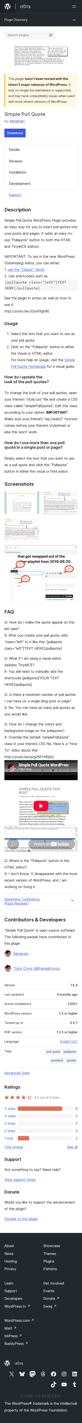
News (9, 1253)
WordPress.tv (17, 1306)
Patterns (50, 1269)
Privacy (10, 1269)
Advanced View (17, 1073)
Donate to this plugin (21, 1219)
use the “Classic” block (26, 269)
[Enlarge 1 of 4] (33, 497)
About (9, 1246)
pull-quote (53, 1051)
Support (15, 195)
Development (19, 183)
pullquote (70, 1051)
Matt (10, 1328)
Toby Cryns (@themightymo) (37, 968)
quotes (71, 1060)
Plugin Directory (16, 20)
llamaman (17, 121)
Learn (8, 1283)
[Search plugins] (50, 35)
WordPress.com (19, 1320)
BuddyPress (16, 1343)
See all (72, 1147)
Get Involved (53, 1283)
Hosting (10, 1261)
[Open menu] (75, 6)
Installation (17, 172)
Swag (50, 1306)
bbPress (13, 1336)
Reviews (16, 161)
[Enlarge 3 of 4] (33, 525)
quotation (57, 1060)
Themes (49, 1253)
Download (15, 133)
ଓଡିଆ (19, 1363)
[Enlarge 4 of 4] (72, 551)
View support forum (20, 1179)
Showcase (51, 1246)
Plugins (48, 1261)
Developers (13, 1298)
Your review (13, 1147)
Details (14, 149)
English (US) (69, 1041)
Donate (51, 1298)
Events (48, 1291)
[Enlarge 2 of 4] (72, 497)
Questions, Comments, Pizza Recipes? (22, 901)
